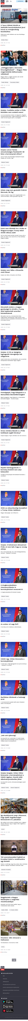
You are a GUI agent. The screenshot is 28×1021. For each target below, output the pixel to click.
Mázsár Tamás (5, 162)
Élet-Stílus (4, 952)
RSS (4, 975)
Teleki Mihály (4, 82)
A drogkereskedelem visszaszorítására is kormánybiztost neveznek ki (12, 587)
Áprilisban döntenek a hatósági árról (13, 698)
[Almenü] (7, 1)
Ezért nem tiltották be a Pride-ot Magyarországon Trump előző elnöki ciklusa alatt (13, 231)
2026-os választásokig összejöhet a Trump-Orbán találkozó (14, 509)
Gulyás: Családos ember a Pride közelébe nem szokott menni (13, 111)
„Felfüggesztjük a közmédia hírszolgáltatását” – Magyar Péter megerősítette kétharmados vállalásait (14, 71)
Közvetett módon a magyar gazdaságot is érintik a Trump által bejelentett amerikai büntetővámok (12, 310)
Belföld (3, 45)
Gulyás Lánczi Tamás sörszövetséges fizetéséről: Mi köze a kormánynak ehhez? (12, 152)
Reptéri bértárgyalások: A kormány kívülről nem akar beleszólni (11, 470)
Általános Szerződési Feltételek (11, 990)
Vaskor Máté (4, 909)
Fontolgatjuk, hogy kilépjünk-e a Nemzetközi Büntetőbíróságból (13, 394)
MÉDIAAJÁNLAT (6, 993)
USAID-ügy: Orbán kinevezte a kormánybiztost (12, 660)
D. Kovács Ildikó (14, 909)
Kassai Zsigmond (5, 122)
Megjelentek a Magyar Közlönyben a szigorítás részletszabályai (10, 900)
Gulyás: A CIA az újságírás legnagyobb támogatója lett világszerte (11, 354)
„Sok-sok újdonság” (8, 735)
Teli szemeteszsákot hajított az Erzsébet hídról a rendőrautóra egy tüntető (13, 859)
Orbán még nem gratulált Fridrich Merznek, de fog (14, 191)
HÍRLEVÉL (5, 978)
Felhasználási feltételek (9, 984)
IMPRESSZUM (6, 981)
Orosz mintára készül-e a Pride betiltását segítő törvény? (13, 432)
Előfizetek (20, 1)
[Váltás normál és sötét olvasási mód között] (11, 1)
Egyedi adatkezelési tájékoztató (11, 987)
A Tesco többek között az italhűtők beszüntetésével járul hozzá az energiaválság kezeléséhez (13, 28)
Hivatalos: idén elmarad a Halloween (11, 939)
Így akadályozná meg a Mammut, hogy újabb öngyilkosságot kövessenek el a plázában (13, 817)
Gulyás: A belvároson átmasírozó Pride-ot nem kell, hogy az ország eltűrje (14, 547)
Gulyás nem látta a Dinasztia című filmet (12, 271)
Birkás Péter (4, 39)
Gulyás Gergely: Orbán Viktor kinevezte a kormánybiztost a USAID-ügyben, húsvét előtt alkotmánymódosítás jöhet (12, 776)
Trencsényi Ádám (14, 82)
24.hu (2, 829)
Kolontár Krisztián (6, 869)
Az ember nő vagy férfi (9, 624)
